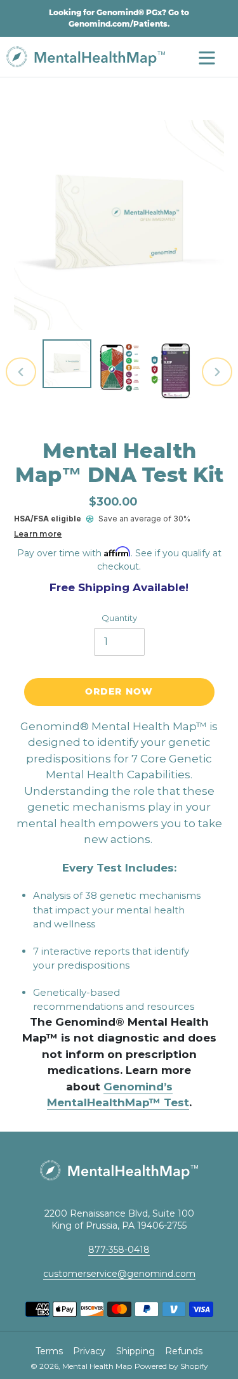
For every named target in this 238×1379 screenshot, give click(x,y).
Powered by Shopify (171, 1366)
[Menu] (206, 56)
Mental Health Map (97, 1366)
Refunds (183, 1351)
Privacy (89, 1351)
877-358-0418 (119, 1249)
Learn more (38, 534)
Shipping (135, 1351)
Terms (49, 1351)
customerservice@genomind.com (119, 1273)
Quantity (119, 618)
